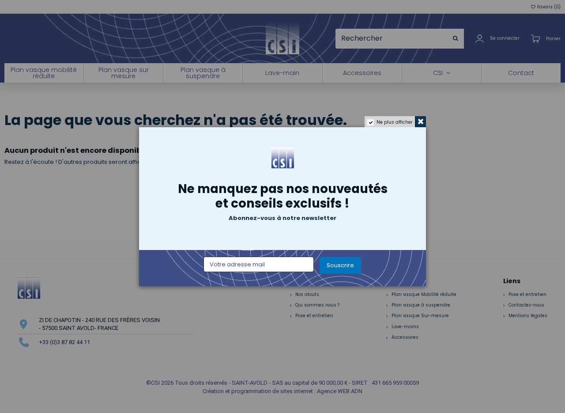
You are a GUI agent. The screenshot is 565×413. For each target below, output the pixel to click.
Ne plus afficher (395, 122)
